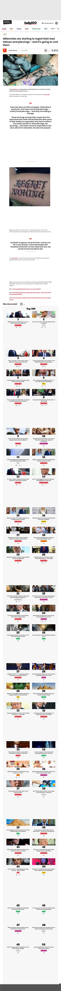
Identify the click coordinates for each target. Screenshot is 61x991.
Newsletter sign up (48, 23)
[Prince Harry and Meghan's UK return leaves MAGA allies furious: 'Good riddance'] (43, 530)
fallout (43, 931)
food (18, 775)
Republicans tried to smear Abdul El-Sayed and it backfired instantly (18, 538)
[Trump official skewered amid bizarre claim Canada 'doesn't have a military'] (18, 431)
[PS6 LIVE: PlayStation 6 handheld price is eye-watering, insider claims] (18, 452)
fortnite (43, 794)
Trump (26, 28)
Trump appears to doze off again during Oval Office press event (18, 381)
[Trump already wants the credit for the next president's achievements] (43, 353)
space (43, 638)
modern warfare (18, 599)
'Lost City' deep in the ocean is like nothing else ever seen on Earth (43, 752)
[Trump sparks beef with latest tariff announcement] (18, 783)
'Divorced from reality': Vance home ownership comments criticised (18, 752)
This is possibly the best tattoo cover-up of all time (27, 289)
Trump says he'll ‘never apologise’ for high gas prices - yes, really (43, 713)
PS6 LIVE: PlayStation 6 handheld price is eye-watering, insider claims (18, 460)
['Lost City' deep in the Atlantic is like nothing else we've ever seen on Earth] (43, 744)
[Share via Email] (57, 50)
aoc (18, 872)
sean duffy (18, 443)
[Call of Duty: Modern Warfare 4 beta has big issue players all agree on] (18, 588)
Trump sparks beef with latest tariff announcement (18, 791)
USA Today (47, 94)
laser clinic (15, 258)
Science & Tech (36, 28)
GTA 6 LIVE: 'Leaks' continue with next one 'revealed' (43, 322)
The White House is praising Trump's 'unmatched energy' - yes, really (43, 557)
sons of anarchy (43, 599)
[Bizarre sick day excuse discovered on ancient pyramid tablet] (43, 686)
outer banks (43, 619)
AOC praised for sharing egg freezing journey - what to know (18, 869)
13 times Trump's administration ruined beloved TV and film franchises (18, 479)
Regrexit (15, 89)
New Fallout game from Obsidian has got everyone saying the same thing (43, 928)
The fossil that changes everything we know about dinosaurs (18, 908)
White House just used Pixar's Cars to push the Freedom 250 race (18, 322)
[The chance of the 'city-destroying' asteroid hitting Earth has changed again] (43, 900)
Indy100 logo (30, 23)
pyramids (44, 697)
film (18, 697)
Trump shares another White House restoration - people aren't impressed (43, 830)
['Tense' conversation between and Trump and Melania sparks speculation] (18, 392)
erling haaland (44, 775)
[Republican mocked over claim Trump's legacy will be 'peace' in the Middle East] (18, 549)
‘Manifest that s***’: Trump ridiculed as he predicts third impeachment (18, 674)
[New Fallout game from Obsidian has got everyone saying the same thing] (43, 920)
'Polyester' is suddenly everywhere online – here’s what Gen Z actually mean (43, 869)
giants (18, 638)
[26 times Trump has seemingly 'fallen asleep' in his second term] (43, 842)
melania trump (44, 463)
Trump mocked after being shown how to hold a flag (43, 400)
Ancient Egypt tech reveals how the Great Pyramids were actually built (18, 830)
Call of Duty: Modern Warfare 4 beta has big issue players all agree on (18, 596)
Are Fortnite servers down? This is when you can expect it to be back (44, 791)
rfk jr (44, 383)
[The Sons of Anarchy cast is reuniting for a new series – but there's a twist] (43, 588)
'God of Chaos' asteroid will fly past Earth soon (43, 635)
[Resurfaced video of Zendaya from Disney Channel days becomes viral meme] (43, 510)
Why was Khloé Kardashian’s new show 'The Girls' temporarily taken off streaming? (43, 440)
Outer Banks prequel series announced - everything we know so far (44, 616)
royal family (43, 541)
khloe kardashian (43, 443)
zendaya (44, 521)
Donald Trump (18, 325)
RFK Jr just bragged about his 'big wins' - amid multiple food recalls (44, 479)
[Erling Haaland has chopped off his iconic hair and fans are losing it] (43, 764)
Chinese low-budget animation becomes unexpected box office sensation (18, 694)
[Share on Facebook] (52, 50)
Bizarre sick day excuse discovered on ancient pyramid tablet (43, 694)
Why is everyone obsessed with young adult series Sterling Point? (18, 928)
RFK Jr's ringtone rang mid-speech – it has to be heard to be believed (43, 381)
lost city (43, 755)
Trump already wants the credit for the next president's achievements (44, 361)
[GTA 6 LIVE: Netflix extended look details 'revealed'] (43, 978)
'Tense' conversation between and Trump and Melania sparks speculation (18, 400)
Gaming (19, 28)
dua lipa (43, 677)
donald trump (18, 364)
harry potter (43, 950)
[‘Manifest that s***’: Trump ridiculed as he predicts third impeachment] (18, 666)
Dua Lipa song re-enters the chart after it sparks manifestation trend (43, 674)
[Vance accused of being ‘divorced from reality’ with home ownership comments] (18, 744)
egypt (18, 833)
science (18, 911)
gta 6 (44, 325)
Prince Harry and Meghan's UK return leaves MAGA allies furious (44, 538)
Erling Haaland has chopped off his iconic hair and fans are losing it (43, 772)
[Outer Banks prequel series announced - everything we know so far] (43, 608)
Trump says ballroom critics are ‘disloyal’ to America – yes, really (18, 713)
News (11, 28)
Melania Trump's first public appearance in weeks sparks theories (44, 460)
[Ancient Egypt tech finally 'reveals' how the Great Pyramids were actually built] (18, 822)
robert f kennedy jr (44, 482)
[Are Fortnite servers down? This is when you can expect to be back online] (43, 783)
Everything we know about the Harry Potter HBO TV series (44, 947)
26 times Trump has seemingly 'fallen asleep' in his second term (43, 850)
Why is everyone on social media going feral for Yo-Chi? (18, 772)
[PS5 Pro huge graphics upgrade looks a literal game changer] (18, 939)
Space (43, 911)
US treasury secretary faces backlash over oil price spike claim (18, 616)
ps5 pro (18, 950)
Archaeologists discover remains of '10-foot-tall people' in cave (18, 635)
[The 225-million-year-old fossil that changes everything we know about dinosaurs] (18, 900)
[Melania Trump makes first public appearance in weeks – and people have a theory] (43, 452)
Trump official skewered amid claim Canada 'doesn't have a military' (18, 439)
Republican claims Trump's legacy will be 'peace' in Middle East (18, 557)
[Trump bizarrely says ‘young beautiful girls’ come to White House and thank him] (18, 978)
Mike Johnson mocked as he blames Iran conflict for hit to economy (18, 850)
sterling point (18, 931)
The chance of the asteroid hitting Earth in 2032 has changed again (44, 908)
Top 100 (4, 28)
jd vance (18, 755)
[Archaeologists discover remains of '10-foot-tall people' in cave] (18, 627)
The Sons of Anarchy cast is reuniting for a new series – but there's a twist (43, 596)
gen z (44, 872)
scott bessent (18, 619)
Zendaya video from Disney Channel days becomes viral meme (43, 518)
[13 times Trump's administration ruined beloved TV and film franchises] (18, 471)
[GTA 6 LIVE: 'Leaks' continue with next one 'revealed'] (43, 314)
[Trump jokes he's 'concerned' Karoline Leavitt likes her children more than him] (18, 353)
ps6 (18, 463)
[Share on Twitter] (55, 50)
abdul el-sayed (18, 541)
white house (18, 482)
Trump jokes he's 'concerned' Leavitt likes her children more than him (18, 361)
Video (45, 28)
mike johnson (18, 853)
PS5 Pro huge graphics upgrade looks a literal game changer (18, 947)
